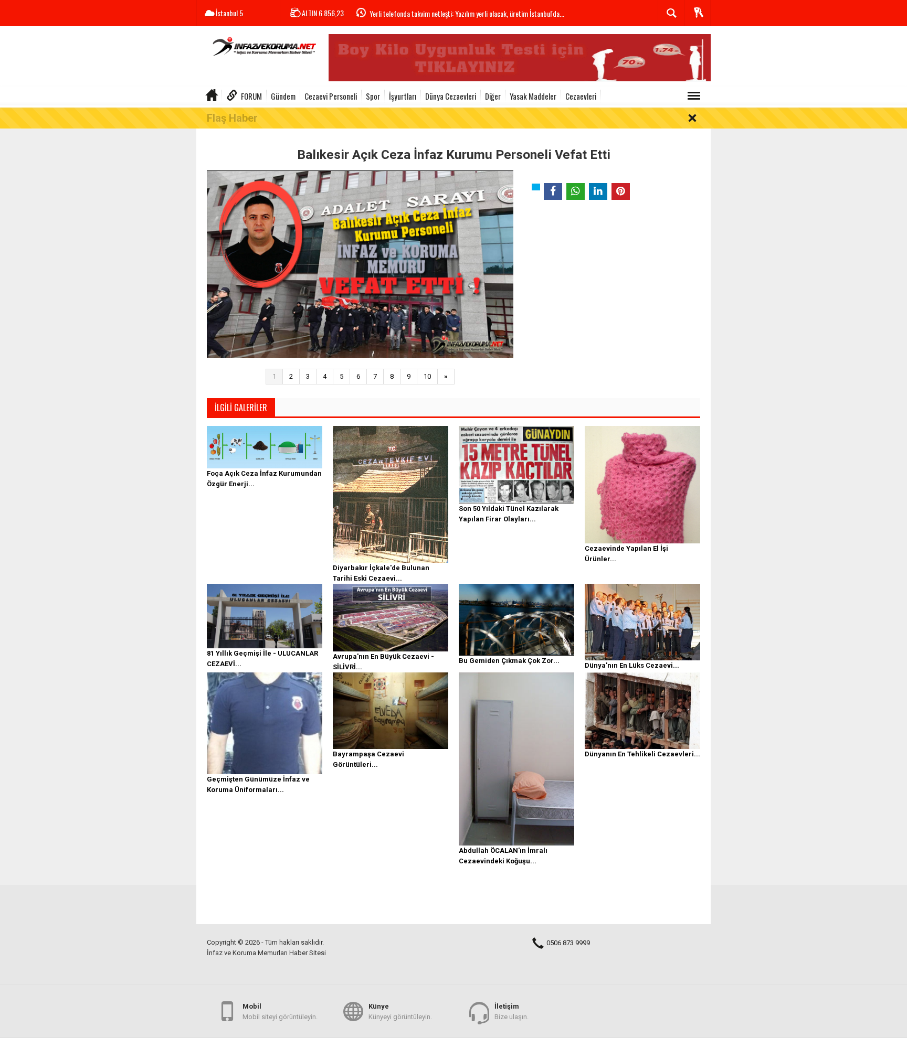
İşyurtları (402, 96)
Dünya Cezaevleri (450, 96)
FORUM (251, 96)
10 (427, 376)
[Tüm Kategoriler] (694, 96)
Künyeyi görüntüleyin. (400, 1011)
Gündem (283, 96)
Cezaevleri (580, 96)
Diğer (493, 96)
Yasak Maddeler (533, 96)
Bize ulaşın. (511, 1011)
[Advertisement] (612, 285)
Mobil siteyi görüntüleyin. (280, 1011)
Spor (373, 96)
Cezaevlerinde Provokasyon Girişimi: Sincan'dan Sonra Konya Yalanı (460, 13)
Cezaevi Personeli (330, 96)
